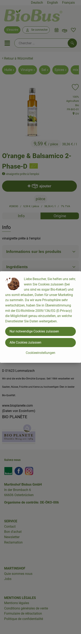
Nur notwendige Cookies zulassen (34, 331)
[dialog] (40, 317)
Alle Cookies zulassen (25, 342)
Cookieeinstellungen (40, 353)
